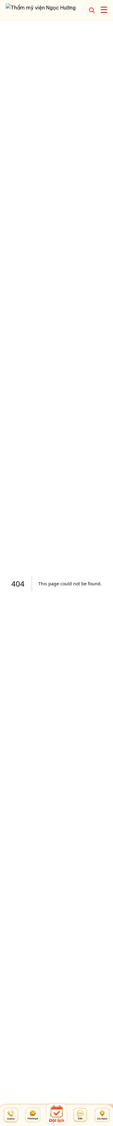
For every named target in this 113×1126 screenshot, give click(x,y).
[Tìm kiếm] (91, 10)
